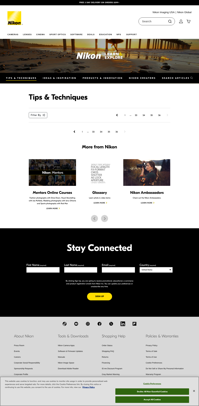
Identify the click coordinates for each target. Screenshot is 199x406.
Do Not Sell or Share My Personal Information (165, 368)
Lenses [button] (27, 34)
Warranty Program (153, 374)
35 (151, 115)
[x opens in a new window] (111, 323)
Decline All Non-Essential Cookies (152, 391)
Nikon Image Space (66, 363)
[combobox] (157, 21)
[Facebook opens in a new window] (99, 323)
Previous (94, 218)
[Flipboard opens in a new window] (134, 323)
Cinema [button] (40, 34)
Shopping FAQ (108, 351)
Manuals (61, 357)
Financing (106, 363)
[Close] (194, 391)
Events (17, 351)
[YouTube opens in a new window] (76, 323)
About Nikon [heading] (24, 336)
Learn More (52, 209)
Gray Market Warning (111, 374)
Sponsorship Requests (23, 368)
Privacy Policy (151, 345)
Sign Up (103, 296)
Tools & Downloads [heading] (73, 336)
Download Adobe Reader (68, 368)
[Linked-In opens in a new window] (122, 324)
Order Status (107, 345)
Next (104, 218)
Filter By (36, 115)
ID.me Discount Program (112, 368)
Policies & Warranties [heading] (162, 336)
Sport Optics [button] (57, 34)
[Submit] (169, 21)
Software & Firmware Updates (70, 351)
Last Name (74, 265)
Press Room (19, 345)
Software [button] (76, 34)
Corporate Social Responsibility (27, 363)
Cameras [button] (12, 34)
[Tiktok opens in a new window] (64, 323)
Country (148, 265)
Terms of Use (151, 357)
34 (144, 115)
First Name (36, 265)
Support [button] (131, 34)
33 (136, 115)
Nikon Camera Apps (66, 345)
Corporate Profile (21, 374)
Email (108, 265)
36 (159, 115)
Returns (105, 357)
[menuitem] (15, 34)
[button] (15, 2)
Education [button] (105, 34)
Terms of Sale (151, 351)
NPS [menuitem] (119, 34)
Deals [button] (91, 34)
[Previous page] (117, 115)
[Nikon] (15, 15)
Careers (17, 357)
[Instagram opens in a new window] (88, 323)
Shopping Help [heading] (113, 336)
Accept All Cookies (152, 399)
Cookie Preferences (154, 363)
